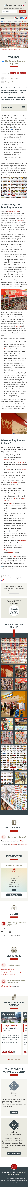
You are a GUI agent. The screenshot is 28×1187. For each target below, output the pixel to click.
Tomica (5, 580)
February (20, 220)
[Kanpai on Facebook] (21, 18)
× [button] (25, 2)
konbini (10, 552)
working (18, 326)
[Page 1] (8, 1059)
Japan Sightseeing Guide (7, 49)
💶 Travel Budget (6, 21)
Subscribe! (22, 12)
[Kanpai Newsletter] (17, 18)
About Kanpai (21, 1172)
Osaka (8, 470)
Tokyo (9, 211)
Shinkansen (14, 482)
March (6, 349)
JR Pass (22, 841)
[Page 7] (16, 1059)
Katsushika (15, 211)
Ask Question (14, 1112)
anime (9, 389)
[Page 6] (15, 1059)
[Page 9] (19, 1059)
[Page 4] (12, 1059)
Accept (14, 890)
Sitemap (17, 1174)
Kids (14, 498)
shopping (7, 459)
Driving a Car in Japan (8, 974)
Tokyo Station (10, 1026)
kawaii (15, 556)
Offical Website (6, 986)
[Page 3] (11, 1059)
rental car (23, 844)
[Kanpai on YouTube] (26, 18)
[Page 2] (9, 1059)
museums (22, 540)
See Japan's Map (14, 895)
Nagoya (6, 550)
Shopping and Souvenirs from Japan (12, 972)
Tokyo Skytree (19, 462)
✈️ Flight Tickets (16, 21)
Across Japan (17, 49)
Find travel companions (14, 1153)
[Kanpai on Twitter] (23, 18)
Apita (10, 503)
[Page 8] (18, 1059)
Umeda (23, 470)
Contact (10, 1174)
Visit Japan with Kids (7, 969)
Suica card (14, 844)
